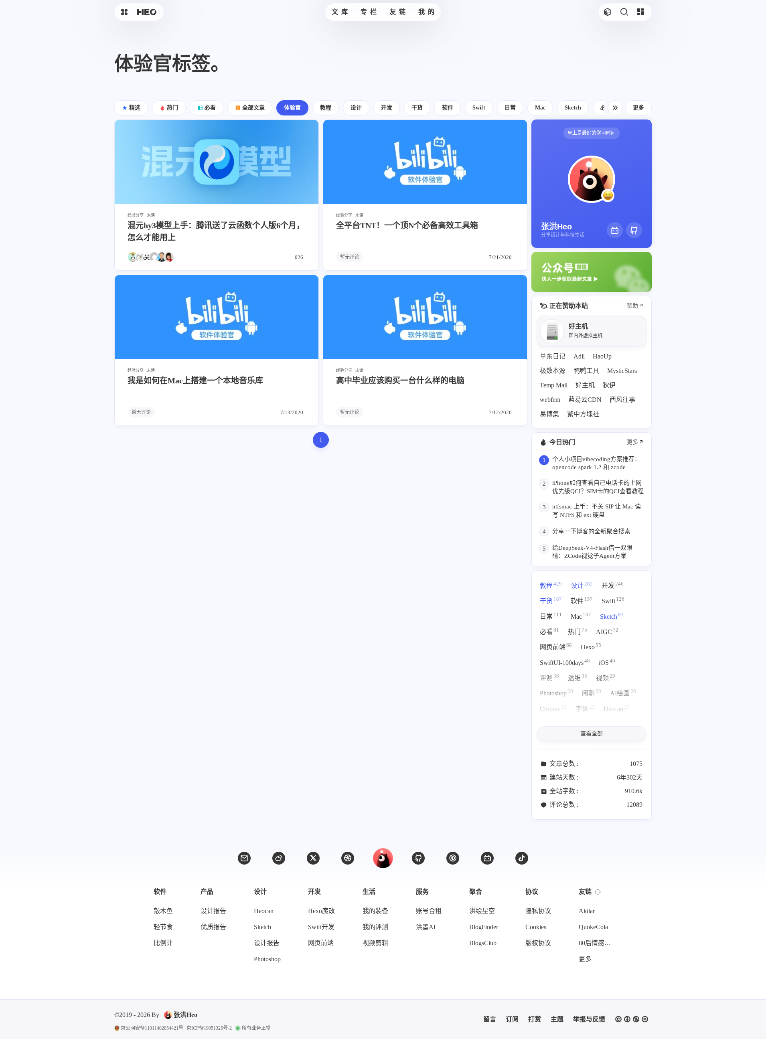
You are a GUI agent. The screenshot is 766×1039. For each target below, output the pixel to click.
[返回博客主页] (147, 12)
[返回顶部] (383, 858)
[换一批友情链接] (598, 892)
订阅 (512, 1019)
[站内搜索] (624, 12)
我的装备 (375, 910)
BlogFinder (483, 927)
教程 (551, 585)
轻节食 (163, 927)
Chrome (553, 708)
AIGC (607, 631)
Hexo (591, 646)
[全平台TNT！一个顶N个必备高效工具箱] (425, 162)
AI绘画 (623, 692)
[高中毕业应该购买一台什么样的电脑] (425, 317)
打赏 (534, 1019)
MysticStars (622, 370)
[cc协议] (632, 1019)
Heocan (617, 708)
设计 (582, 585)
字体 (585, 708)
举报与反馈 (589, 1019)
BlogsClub (482, 943)
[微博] (278, 858)
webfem (550, 399)
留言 (489, 1019)
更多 (638, 108)
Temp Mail (553, 385)
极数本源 (552, 370)
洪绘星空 (482, 910)
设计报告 (213, 910)
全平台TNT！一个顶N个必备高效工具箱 (407, 225)
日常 (551, 616)
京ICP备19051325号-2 (209, 1028)
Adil (579, 356)
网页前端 (556, 646)
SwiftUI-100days (565, 662)
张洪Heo (185, 1014)
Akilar (587, 910)
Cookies (535, 927)
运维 (577, 677)
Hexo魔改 (321, 910)
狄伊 (609, 385)
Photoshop (556, 692)
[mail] (244, 858)
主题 (557, 1019)
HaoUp (602, 356)
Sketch (612, 616)
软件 (582, 600)
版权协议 (538, 943)
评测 (549, 677)
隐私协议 (538, 910)
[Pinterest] (452, 858)
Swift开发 (321, 927)
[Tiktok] (521, 858)
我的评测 (375, 927)
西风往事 (622, 399)
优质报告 (213, 927)
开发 (613, 585)
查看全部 (591, 734)
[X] (313, 858)
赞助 (632, 306)
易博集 (549, 414)
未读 (151, 215)
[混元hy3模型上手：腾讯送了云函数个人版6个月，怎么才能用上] (216, 162)
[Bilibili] (615, 230)
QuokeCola (593, 927)
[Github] (634, 230)
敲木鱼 (163, 910)
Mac (581, 616)
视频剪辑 (375, 943)
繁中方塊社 (583, 414)
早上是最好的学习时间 (591, 133)
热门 (577, 631)
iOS (607, 662)
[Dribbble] (347, 858)
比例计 (163, 943)
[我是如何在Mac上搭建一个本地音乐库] (216, 317)
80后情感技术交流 (597, 943)
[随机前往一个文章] (607, 12)
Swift (613, 600)
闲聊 (591, 692)
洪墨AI (426, 927)
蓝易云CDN (585, 399)
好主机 (585, 385)
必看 (549, 631)
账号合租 (429, 910)
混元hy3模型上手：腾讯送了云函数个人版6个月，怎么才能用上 (216, 231)
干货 (551, 600)
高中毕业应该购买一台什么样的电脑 (400, 380)
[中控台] (640, 12)
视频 (605, 677)
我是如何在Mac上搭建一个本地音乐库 (195, 380)
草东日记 (552, 356)
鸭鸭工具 (586, 370)
